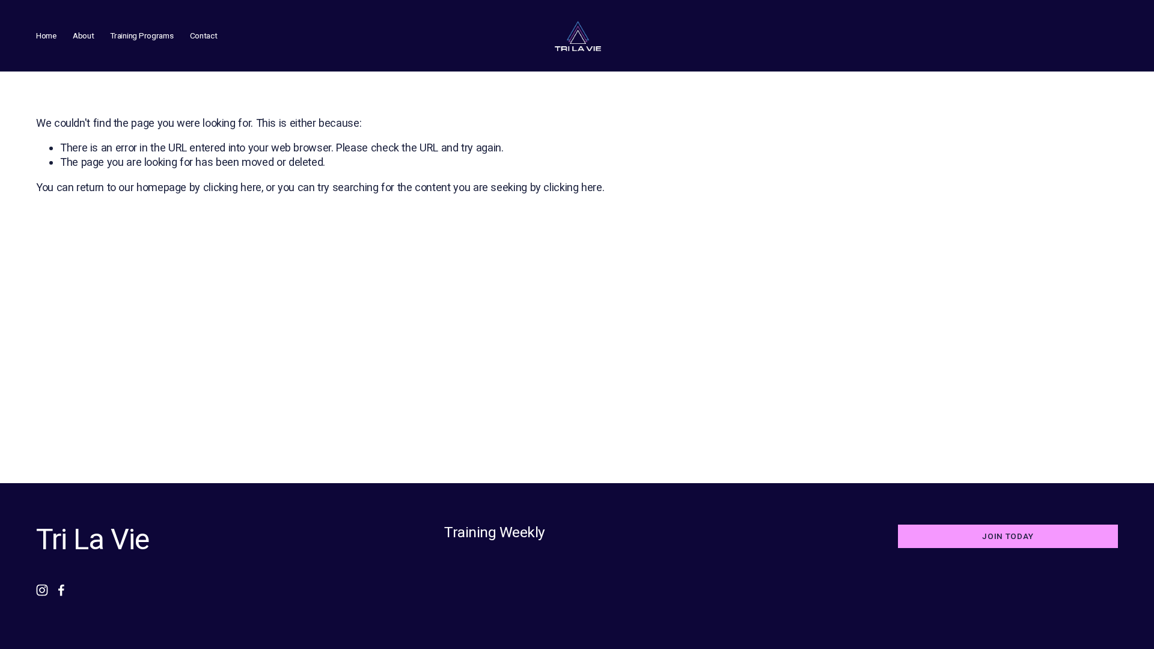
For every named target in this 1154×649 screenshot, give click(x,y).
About (83, 35)
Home (46, 35)
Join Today (1007, 536)
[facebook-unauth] (61, 590)
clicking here (232, 187)
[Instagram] (42, 590)
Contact (204, 35)
